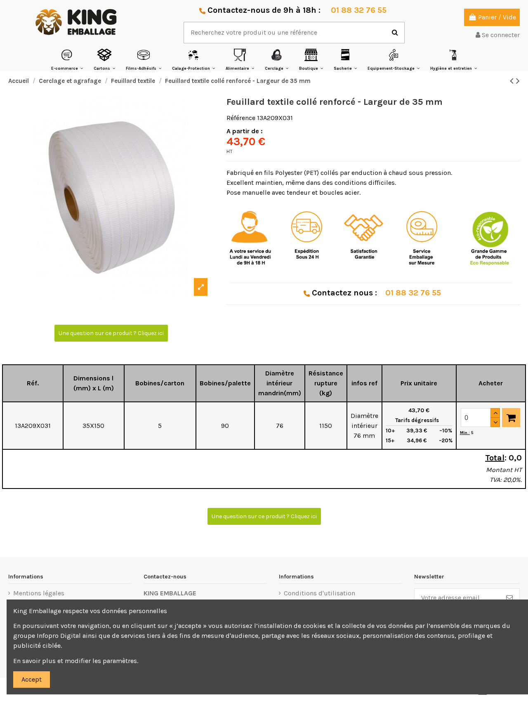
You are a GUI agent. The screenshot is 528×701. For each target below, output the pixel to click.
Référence (240, 118)
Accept (31, 679)
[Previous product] (513, 81)
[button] (67, 60)
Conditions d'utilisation (319, 593)
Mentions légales (38, 593)
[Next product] (518, 81)
